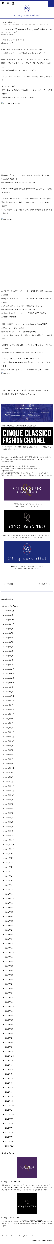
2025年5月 (9, 647)
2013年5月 (9, 980)
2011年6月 (9, 1083)
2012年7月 (9, 1024)
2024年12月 (10, 669)
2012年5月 (9, 1033)
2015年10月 (9, 849)
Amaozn (24, 183)
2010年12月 (9, 1105)
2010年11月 (9, 1110)
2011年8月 (9, 1074)
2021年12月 (9, 701)
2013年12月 (9, 948)
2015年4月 (9, 876)
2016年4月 (9, 822)
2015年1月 (9, 890)
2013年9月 (9, 962)
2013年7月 (9, 971)
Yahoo (5, 295)
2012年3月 (9, 1042)
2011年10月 (9, 1065)
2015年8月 (9, 858)
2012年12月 (9, 1002)
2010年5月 (9, 1137)
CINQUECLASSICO (10, 1181)
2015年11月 (9, 845)
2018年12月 (9, 732)
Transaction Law (37, 1236)
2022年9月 (9, 692)
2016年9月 (9, 800)
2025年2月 (9, 660)
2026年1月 (9, 615)
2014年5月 (9, 926)
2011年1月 (9, 1101)
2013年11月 (9, 953)
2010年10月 (10, 1114)
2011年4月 (9, 1092)
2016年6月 (9, 813)
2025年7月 (9, 638)
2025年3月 (9, 656)
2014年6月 (9, 921)
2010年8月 (9, 1123)
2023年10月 (10, 683)
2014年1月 (9, 944)
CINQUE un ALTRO (10, 1217)
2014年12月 (9, 894)
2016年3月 (9, 827)
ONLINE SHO (33, 313)
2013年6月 (9, 975)
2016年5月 (9, 818)
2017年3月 (9, 777)
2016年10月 (10, 795)
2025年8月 (9, 633)
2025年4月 (9, 651)
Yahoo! (32, 183)
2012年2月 (9, 1047)
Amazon (31, 394)
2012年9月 (9, 1015)
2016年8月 (9, 804)
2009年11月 (9, 1146)
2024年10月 (10, 678)
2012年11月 (9, 1006)
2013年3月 (9, 989)
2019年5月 (9, 728)
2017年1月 (9, 782)
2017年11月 (9, 768)
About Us (4, 1236)
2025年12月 (9, 620)
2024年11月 (9, 674)
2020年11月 (9, 710)
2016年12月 (9, 786)
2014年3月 (9, 935)
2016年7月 (9, 809)
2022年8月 (9, 696)
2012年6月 (9, 1029)
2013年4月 (9, 984)
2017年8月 (9, 773)
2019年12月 (9, 714)
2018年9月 (9, 746)
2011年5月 (9, 1087)
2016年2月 (9, 831)
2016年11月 (9, 791)
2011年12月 (9, 1056)
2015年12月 (9, 840)
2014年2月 (9, 939)
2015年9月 (9, 854)
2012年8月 (9, 1020)
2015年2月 (9, 885)
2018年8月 (9, 750)
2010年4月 (9, 1141)
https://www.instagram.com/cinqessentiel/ (21, 468)
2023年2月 (9, 687)
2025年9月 (9, 629)
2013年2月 (9, 993)
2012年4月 (9, 1038)
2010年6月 (9, 1132)
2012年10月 (9, 1011)
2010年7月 (9, 1128)
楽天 (17, 183)
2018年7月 (9, 755)
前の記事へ (11, 584)
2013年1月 (9, 997)
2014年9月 (9, 908)
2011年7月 (9, 1078)
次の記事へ (43, 584)
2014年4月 (9, 930)
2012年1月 (9, 1051)
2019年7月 (9, 723)
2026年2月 (9, 611)
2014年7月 (9, 917)
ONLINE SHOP (7, 183)
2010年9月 (9, 1119)
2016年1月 (9, 836)
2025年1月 (9, 665)
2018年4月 (9, 764)
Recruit (13, 1236)
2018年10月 (10, 741)
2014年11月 (9, 899)
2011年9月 (9, 1069)
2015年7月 (9, 863)
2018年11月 (9, 737)
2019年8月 (9, 719)
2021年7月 (9, 705)
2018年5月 (9, 759)
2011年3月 (9, 1096)
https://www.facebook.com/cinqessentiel (20, 459)
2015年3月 (9, 881)
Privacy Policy (23, 1236)
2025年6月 (9, 642)
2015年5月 (9, 872)
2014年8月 (9, 912)
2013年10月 (9, 957)
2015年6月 (9, 867)
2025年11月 (9, 624)
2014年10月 (9, 903)
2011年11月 (9, 1060)
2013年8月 (9, 966)
